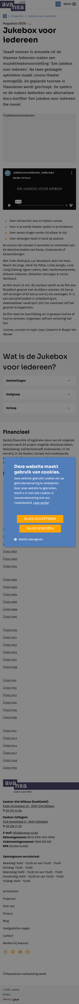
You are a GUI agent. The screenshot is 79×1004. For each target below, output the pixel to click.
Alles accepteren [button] (40, 519)
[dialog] (39, 502)
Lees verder (41, 503)
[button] (28, 539)
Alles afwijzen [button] (40, 529)
